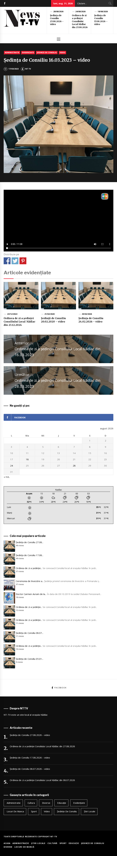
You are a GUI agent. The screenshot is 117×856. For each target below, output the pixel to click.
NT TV (28, 69)
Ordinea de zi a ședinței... (29, 568)
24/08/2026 (80, 11)
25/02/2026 (87, 314)
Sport (34, 811)
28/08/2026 (58, 11)
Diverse (46, 802)
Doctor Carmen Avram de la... (31, 594)
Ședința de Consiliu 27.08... (29, 542)
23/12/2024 (12, 314)
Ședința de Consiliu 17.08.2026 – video (100, 20)
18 (27, 459)
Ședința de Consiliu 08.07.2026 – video (30, 768)
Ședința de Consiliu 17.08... (29, 555)
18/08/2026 (103, 11)
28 (74, 465)
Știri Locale (89, 811)
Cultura (31, 802)
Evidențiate (28, 52)
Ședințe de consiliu (47, 52)
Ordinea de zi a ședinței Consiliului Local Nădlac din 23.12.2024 (19, 322)
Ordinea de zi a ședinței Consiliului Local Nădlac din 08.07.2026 (42, 780)
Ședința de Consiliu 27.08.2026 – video (57, 20)
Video (62, 52)
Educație (61, 802)
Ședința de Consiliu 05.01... (29, 658)
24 (11, 465)
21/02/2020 (49, 314)
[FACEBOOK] (5, 3)
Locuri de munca (15, 811)
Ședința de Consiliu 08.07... (29, 632)
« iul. (7, 476)
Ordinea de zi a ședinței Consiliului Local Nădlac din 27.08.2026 (79, 21)
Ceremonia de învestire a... (30, 581)
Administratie (12, 52)
